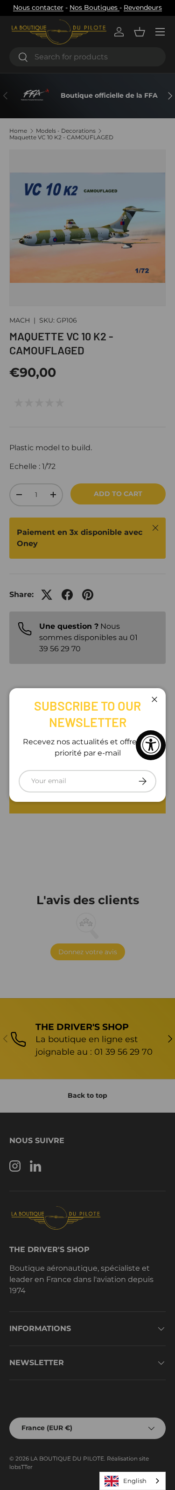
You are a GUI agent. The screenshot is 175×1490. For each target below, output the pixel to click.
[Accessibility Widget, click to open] (151, 745)
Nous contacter (38, 7)
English (135, 1480)
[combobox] (132, 1481)
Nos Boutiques (94, 7)
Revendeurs (143, 7)
